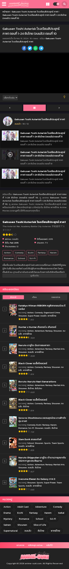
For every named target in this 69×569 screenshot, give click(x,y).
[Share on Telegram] (41, 48)
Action (7, 252)
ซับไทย (31, 388)
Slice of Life (39, 525)
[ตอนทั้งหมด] (34, 108)
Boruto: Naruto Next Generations (37, 381)
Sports (47, 443)
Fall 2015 (14, 242)
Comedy (19, 252)
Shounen (22, 315)
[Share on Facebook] (24, 48)
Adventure (39, 330)
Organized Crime (52, 312)
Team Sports (58, 443)
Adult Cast (23, 507)
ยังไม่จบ (38, 388)
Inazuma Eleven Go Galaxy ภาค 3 (36, 479)
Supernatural (11, 531)
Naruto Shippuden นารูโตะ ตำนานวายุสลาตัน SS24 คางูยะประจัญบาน (42, 459)
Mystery (8, 519)
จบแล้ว (43, 315)
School (21, 258)
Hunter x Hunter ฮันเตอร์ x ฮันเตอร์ (37, 327)
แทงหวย (20, 545)
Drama (7, 513)
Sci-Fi (32, 258)
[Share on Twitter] (30, 48)
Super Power (33, 315)
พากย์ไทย (52, 315)
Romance (9, 258)
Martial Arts (58, 348)
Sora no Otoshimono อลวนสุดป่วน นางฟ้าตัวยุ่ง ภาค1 (42, 419)
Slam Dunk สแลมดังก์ (29, 439)
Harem (53, 252)
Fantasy (42, 252)
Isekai (61, 513)
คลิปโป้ (49, 545)
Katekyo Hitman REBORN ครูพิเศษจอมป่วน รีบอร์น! (41, 307)
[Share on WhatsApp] (35, 48)
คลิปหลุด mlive (35, 545)
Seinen (7, 525)
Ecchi (30, 252)
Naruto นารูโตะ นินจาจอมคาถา (34, 345)
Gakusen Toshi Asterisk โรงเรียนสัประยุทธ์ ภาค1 (32, 40)
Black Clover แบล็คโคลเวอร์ (32, 363)
